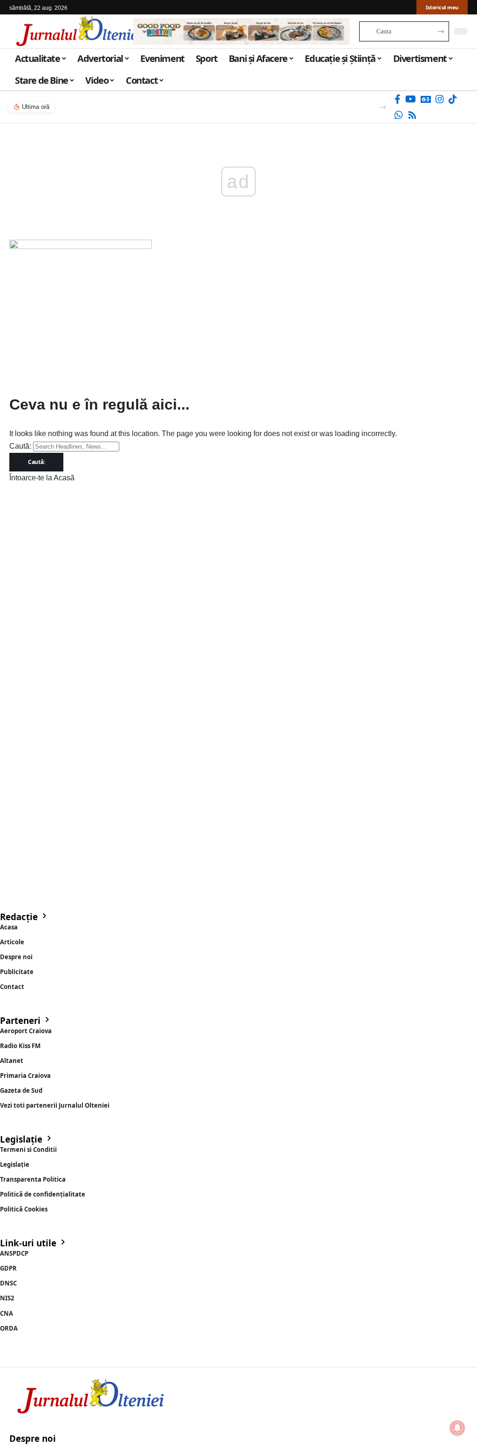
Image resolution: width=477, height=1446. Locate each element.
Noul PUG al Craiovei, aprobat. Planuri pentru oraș (135, 107)
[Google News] (425, 99)
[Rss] (412, 115)
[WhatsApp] (398, 115)
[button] (383, 107)
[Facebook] (397, 99)
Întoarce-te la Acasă (42, 478)
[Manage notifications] (457, 1427)
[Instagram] (439, 99)
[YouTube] (410, 99)
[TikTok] (452, 99)
